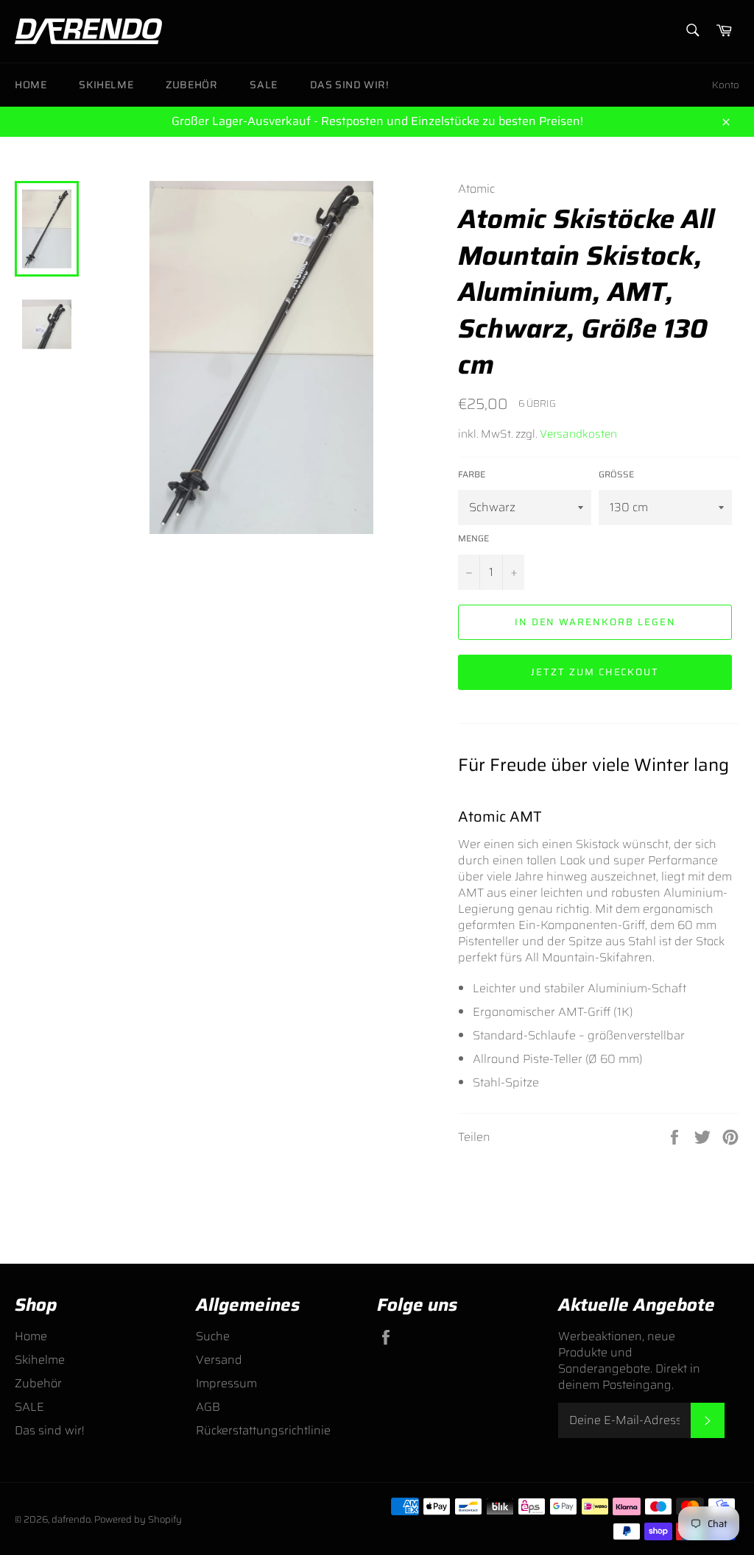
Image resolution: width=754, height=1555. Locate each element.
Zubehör (191, 84)
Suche (213, 1336)
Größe (616, 475)
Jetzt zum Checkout (595, 672)
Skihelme (106, 84)
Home (30, 84)
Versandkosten (578, 434)
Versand (219, 1360)
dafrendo (71, 1519)
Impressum (226, 1383)
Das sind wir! (349, 84)
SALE (263, 84)
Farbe (471, 475)
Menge (473, 539)
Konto (725, 85)
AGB (208, 1407)
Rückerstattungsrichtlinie (263, 1430)
